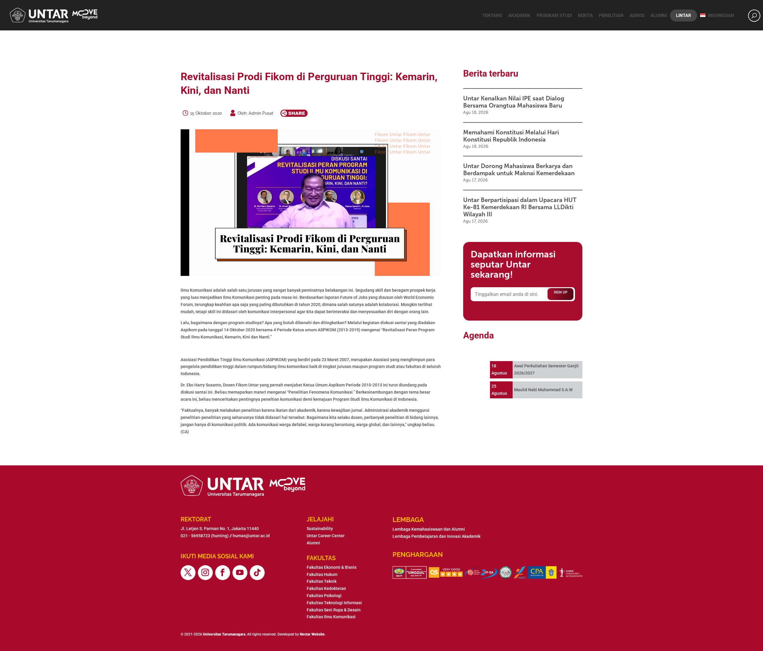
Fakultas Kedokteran (326, 588)
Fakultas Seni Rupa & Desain (334, 610)
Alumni (658, 15)
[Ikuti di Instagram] (205, 572)
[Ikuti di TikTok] (257, 572)
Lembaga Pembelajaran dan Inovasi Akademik (436, 536)
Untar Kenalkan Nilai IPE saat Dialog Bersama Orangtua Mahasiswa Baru (513, 102)
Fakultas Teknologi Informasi (334, 602)
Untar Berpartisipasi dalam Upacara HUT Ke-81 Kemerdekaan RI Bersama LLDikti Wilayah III (519, 207)
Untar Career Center (326, 535)
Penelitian (611, 15)
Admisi (636, 15)
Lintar (683, 15)
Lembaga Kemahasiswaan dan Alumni (429, 529)
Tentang (492, 15)
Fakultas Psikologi (324, 595)
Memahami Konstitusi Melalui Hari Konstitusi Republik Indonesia (511, 136)
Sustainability (320, 528)
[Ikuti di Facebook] (222, 572)
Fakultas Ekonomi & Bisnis (331, 567)
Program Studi (554, 15)
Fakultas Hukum (322, 574)
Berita (585, 15)
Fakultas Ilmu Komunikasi (331, 616)
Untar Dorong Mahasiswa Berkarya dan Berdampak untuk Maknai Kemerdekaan (519, 169)
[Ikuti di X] (188, 572)
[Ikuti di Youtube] (239, 572)
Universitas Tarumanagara (224, 634)
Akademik (519, 15)
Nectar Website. (313, 634)
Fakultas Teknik (321, 581)
